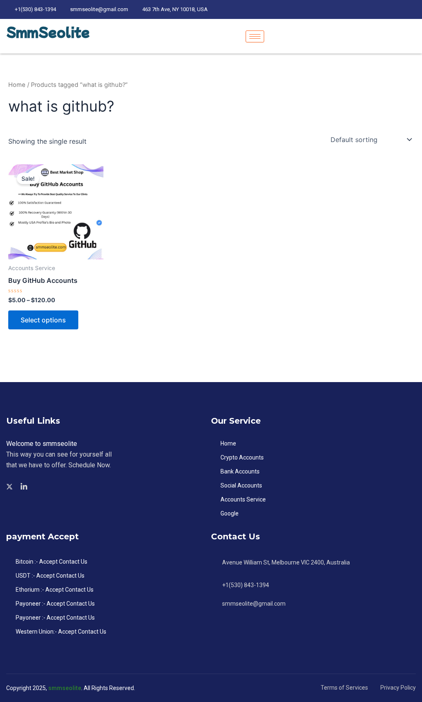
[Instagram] (414, 9)
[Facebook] (356, 9)
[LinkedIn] (385, 9)
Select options (43, 320)
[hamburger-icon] (255, 36)
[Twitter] (370, 9)
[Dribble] (399, 9)
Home (17, 85)
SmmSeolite (48, 32)
